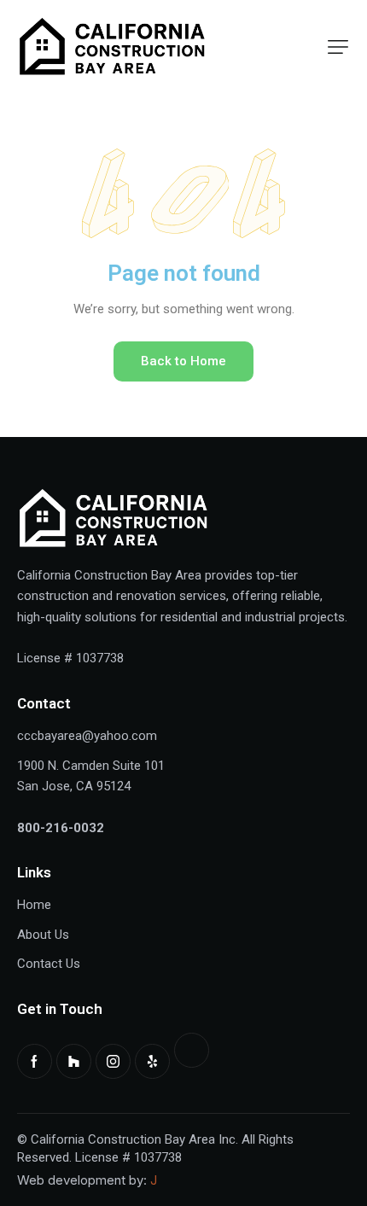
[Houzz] (73, 1061)
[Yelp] (152, 1061)
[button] (338, 47)
